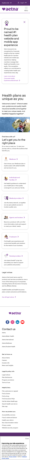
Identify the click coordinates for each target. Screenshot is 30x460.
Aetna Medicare (7, 343)
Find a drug (5, 396)
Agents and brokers (16, 217)
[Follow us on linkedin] (17, 322)
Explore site (6, 3)
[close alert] (24, 22)
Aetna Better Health (8, 336)
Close (27, 438)
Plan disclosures (7, 377)
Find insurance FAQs (8, 398)
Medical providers (15, 198)
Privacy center (6, 425)
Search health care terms (9, 404)
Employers (13, 237)
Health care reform (8, 420)
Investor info (5, 363)
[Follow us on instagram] (12, 322)
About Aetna (6, 358)
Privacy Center (12, 456)
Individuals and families (14, 178)
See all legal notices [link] (8, 297)
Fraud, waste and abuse (9, 417)
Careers (4, 360)
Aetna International (8, 339)
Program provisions (8, 380)
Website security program (10, 428)
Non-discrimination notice (10, 422)
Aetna (4, 332)
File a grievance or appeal (10, 391)
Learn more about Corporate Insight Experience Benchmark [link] (11, 78)
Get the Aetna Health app (9, 401)
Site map (5, 406)
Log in (22, 3)
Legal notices (6, 375)
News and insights (7, 365)
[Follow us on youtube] (22, 322)
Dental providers (15, 256)
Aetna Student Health (8, 346)
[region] (15, 448)
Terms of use (6, 382)
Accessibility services (8, 415)
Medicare (12, 159)
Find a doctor (6, 393)
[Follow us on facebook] (7, 322)
